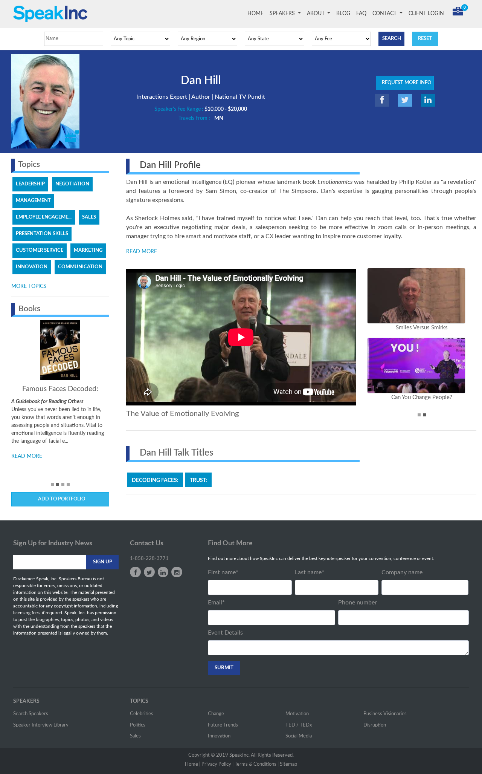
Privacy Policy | (217, 764)
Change (216, 713)
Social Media (298, 736)
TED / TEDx (298, 725)
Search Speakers (30, 713)
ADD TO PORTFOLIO (60, 499)
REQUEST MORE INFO (404, 82)
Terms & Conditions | (257, 764)
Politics (137, 725)
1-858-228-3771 (149, 558)
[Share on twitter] (405, 100)
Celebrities (141, 713)
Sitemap (288, 764)
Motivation (297, 713)
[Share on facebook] (382, 100)
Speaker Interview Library (41, 725)
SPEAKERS (283, 13)
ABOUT (316, 13)
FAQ (361, 13)
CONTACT (385, 13)
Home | (192, 764)
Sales (135, 736)
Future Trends (223, 725)
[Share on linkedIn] (428, 100)
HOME (257, 13)
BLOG (343, 13)
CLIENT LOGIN (426, 13)
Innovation (219, 736)
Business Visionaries (385, 713)
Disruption (374, 725)
